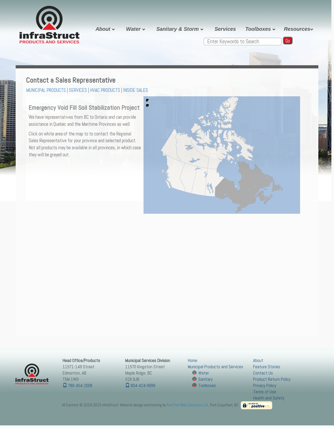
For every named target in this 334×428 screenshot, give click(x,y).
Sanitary (205, 379)
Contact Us (263, 373)
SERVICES (78, 90)
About (104, 29)
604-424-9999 (142, 385)
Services (225, 29)
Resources (297, 29)
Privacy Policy (264, 385)
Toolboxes (258, 29)
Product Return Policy (272, 379)
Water (134, 29)
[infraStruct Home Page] (31, 374)
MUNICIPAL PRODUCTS (46, 90)
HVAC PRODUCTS (105, 90)
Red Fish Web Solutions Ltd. (187, 404)
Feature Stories (266, 367)
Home (192, 360)
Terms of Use (264, 392)
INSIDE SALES (135, 90)
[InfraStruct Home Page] (49, 23)
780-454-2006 (79, 385)
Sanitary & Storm (178, 29)
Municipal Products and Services (215, 367)
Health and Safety (268, 398)
